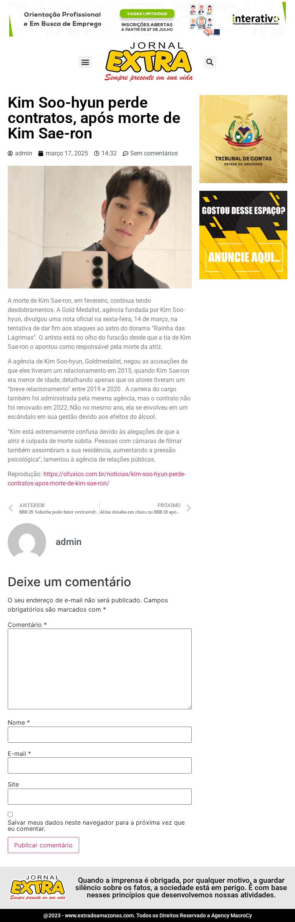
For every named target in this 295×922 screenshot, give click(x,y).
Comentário (27, 625)
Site (13, 784)
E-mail (19, 753)
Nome (19, 722)
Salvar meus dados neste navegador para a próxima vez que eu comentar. (96, 825)
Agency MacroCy (231, 915)
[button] (85, 62)
